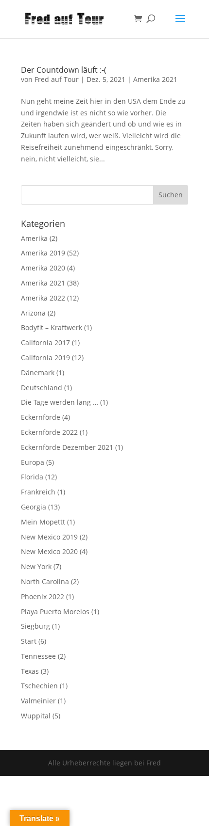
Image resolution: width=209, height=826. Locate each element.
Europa (32, 462)
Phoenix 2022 (42, 596)
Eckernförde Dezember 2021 (67, 447)
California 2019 (45, 357)
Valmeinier (38, 700)
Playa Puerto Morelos (55, 611)
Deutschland (41, 387)
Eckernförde (40, 417)
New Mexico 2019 (49, 536)
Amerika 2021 (155, 79)
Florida (32, 476)
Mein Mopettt (43, 521)
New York (36, 566)
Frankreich (38, 491)
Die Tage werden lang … (59, 402)
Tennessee (38, 656)
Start (28, 641)
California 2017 (45, 342)
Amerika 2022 (43, 297)
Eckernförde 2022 (49, 432)
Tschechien (39, 685)
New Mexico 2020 (49, 551)
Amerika (34, 238)
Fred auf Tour (57, 79)
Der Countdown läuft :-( (63, 69)
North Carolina (45, 581)
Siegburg (35, 626)
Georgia (33, 506)
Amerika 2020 (43, 267)
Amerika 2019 (43, 252)
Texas (30, 671)
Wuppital (36, 715)
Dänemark (37, 372)
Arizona (33, 313)
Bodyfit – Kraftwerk (51, 327)
